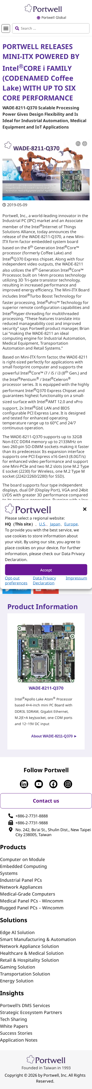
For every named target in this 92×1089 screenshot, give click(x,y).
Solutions (13, 920)
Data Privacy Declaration (44, 580)
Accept (46, 569)
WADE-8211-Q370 (46, 688)
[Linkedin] (24, 784)
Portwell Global (53, 17)
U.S (42, 524)
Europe (71, 524)
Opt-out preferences (16, 580)
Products (13, 847)
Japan (55, 524)
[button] (84, 509)
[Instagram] (68, 784)
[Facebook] (53, 784)
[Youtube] (39, 784)
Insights (12, 993)
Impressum (76, 578)
